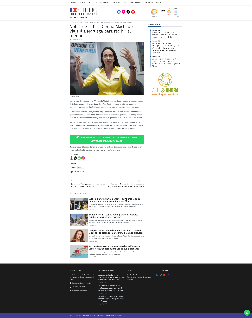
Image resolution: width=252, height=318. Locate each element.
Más (158, 2)
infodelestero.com (76, 22)
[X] (75, 158)
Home (73, 2)
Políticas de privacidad (114, 315)
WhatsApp (149, 2)
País (124, 2)
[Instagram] (83, 158)
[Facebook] (71, 158)
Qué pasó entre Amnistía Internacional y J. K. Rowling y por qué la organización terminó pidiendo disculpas (116, 231)
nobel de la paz (80, 172)
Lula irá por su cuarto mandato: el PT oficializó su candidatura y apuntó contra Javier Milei (114, 200)
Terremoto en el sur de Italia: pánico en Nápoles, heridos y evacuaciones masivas (114, 216)
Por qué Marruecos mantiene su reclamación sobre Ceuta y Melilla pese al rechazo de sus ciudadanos (114, 247)
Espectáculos (135, 2)
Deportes (104, 2)
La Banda (116, 2)
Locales (82, 2)
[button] (247, 313)
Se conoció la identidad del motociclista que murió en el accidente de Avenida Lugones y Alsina (111, 288)
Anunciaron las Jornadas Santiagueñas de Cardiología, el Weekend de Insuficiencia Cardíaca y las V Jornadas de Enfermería (111, 277)
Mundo (86, 22)
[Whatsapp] (79, 158)
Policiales (93, 2)
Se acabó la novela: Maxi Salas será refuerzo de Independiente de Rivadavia (111, 298)
